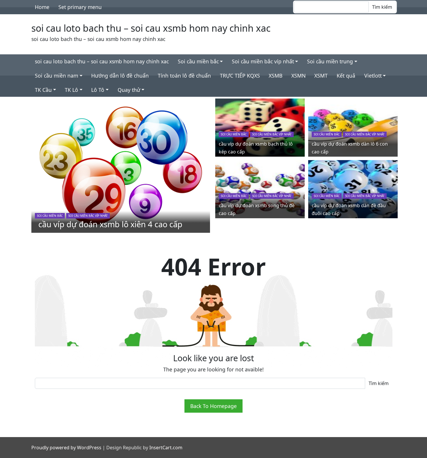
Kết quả (346, 75)
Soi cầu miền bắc (198, 61)
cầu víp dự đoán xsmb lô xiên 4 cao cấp (110, 224)
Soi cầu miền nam (56, 75)
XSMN (298, 75)
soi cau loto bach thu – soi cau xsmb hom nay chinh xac (150, 28)
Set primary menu (80, 6)
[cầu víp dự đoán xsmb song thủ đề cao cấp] (260, 188)
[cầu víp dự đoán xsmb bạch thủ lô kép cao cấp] (260, 127)
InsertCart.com (165, 447)
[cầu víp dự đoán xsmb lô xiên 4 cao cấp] (120, 165)
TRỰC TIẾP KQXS (240, 75)
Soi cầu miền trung (330, 61)
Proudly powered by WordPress (66, 447)
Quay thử (129, 89)
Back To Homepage (213, 405)
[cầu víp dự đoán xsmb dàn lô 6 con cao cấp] (353, 127)
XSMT (321, 75)
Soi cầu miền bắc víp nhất (263, 61)
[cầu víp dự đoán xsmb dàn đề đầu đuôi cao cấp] (353, 188)
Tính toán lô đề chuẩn (184, 75)
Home (42, 6)
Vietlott (373, 75)
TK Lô (71, 89)
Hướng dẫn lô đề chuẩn (120, 75)
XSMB (275, 75)
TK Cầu (43, 89)
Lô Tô (97, 89)
